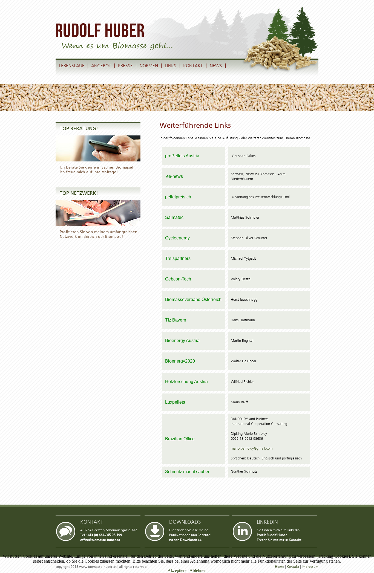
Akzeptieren (178, 570)
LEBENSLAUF (71, 65)
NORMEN (149, 65)
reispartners (179, 258)
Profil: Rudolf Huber (272, 535)
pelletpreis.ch (178, 197)
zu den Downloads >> (185, 540)
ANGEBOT (101, 65)
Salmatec (174, 217)
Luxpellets (175, 402)
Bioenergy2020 (180, 361)
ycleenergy (179, 238)
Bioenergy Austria (182, 340)
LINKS (170, 65)
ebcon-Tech (179, 279)
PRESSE (125, 65)
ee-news (174, 176)
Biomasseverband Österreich (193, 299)
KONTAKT (193, 65)
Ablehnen (197, 570)
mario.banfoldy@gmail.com (252, 448)
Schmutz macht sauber (187, 471)
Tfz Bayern (175, 320)
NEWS (216, 65)
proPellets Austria (182, 156)
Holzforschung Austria (186, 381)
